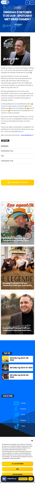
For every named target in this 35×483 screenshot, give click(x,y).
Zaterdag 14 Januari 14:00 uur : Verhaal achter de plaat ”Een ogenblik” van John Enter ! (16, 240)
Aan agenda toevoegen (19, 182)
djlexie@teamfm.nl (17, 131)
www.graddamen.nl (27, 135)
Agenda (17, 8)
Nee (17, 469)
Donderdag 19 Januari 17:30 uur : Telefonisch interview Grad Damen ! (18, 330)
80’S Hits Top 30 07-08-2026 (19, 359)
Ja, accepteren (18, 464)
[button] (32, 441)
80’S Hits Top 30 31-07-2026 (21, 368)
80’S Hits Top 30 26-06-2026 (19, 376)
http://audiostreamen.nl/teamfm (13, 106)
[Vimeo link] (5, 2)
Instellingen (17, 474)
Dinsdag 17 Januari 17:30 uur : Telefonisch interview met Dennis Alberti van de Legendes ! (17, 285)
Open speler (23, 479)
